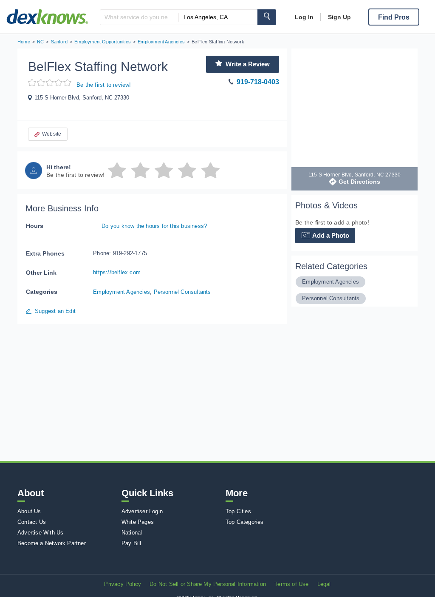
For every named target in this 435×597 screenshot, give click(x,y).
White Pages (137, 522)
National (131, 532)
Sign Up (339, 17)
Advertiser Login (142, 511)
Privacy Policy (122, 584)
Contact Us (31, 522)
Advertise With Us (40, 532)
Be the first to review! (103, 85)
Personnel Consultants (182, 292)
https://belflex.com (117, 272)
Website (51, 134)
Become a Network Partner (51, 543)
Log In (304, 17)
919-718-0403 (258, 81)
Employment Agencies (121, 292)
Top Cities (238, 511)
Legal (324, 584)
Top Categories (245, 522)
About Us (29, 511)
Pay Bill (131, 543)
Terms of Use (291, 584)
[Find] (266, 17)
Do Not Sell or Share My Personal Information (208, 584)
